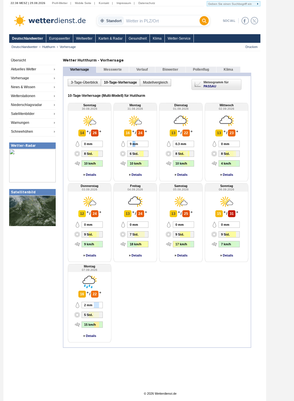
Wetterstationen (23, 96)
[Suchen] (204, 20)
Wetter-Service (179, 38)
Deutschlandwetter (27, 38)
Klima (157, 38)
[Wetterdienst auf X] (254, 20)
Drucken (251, 47)
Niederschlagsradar (26, 105)
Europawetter (59, 38)
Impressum (124, 3)
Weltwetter (84, 38)
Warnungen (20, 123)
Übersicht (18, 60)
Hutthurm (48, 47)
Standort (113, 21)
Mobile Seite (83, 3)
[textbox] (162, 20)
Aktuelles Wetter (23, 69)
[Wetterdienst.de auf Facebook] (245, 20)
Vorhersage (20, 78)
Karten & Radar (110, 38)
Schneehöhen (22, 132)
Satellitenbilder (22, 114)
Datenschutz (146, 3)
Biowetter (170, 70)
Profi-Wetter (59, 3)
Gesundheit (138, 38)
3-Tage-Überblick (84, 82)
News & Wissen (23, 87)
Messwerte (113, 70)
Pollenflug (201, 70)
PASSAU (210, 86)
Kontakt (104, 3)
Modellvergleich (155, 82)
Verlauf (142, 70)
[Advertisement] (32, 269)
